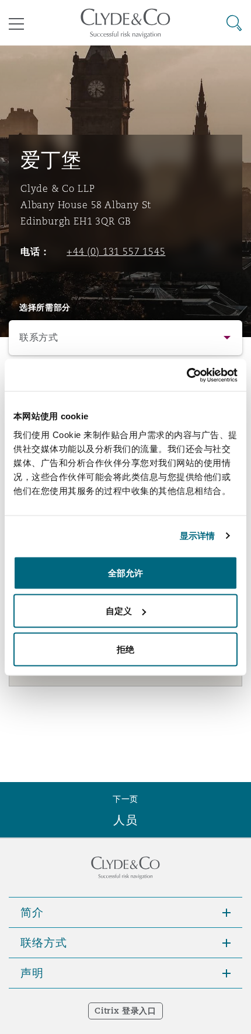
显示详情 (197, 536)
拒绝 (125, 649)
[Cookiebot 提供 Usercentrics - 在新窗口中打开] (186, 375)
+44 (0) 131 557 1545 (116, 251)
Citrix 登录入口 (125, 1010)
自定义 (119, 611)
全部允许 (125, 572)
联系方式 (38, 337)
